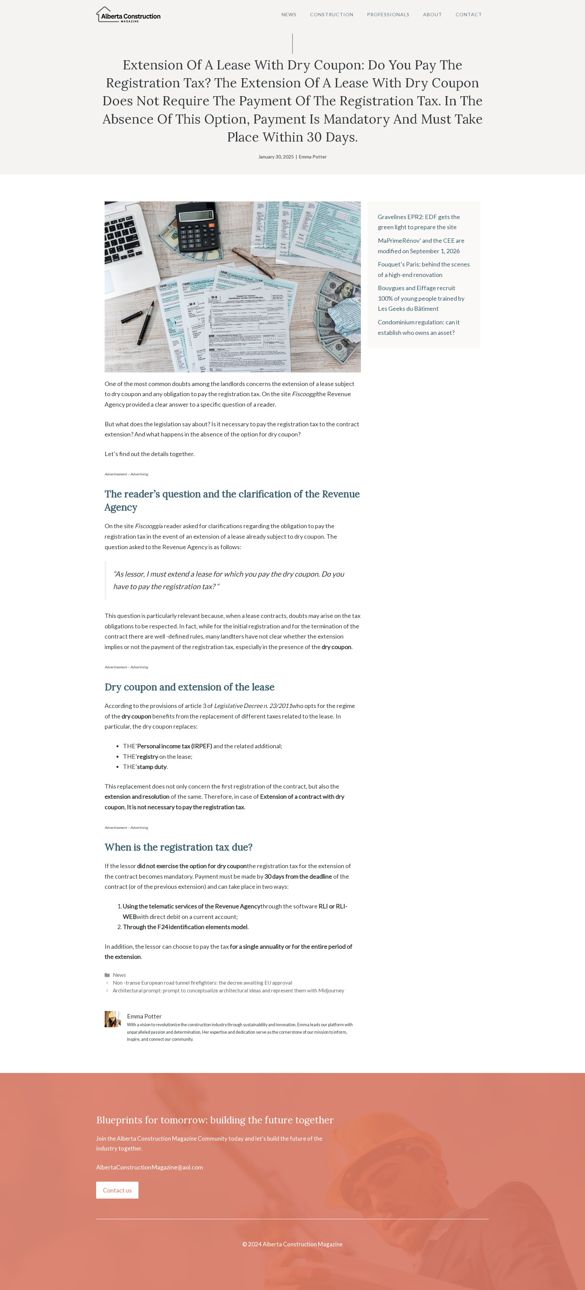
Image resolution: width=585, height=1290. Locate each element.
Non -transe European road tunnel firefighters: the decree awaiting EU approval (202, 983)
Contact (469, 14)
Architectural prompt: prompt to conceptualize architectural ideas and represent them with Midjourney (228, 990)
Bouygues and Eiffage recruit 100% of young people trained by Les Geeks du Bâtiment (421, 298)
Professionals (388, 14)
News (289, 14)
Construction (331, 14)
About (432, 14)
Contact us (117, 1190)
